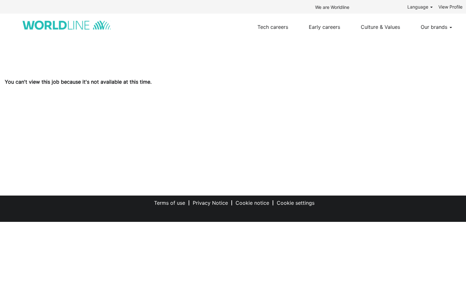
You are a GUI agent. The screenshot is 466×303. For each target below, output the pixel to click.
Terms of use (169, 203)
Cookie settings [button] (295, 203)
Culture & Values (380, 27)
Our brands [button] (435, 27)
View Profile (450, 7)
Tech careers (272, 27)
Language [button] (418, 7)
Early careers (324, 27)
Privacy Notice (210, 203)
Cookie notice (252, 203)
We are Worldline (332, 7)
